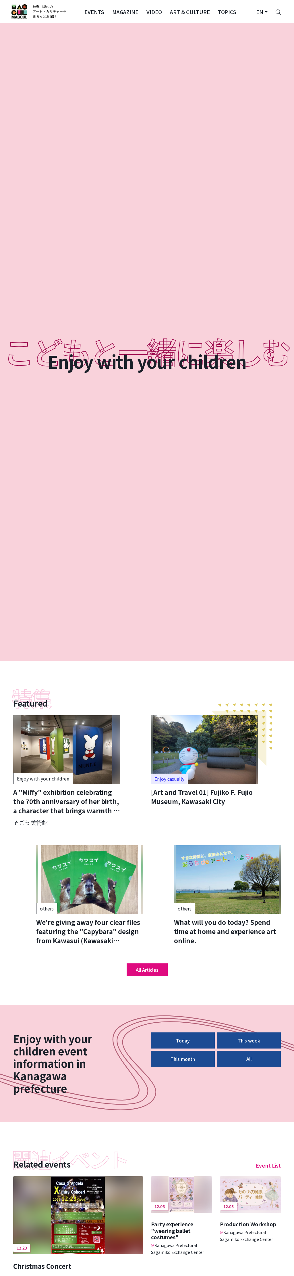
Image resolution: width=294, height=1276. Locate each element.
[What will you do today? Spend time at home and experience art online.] (227, 895)
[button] (94, 11)
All (249, 1058)
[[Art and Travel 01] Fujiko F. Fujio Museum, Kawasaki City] (204, 760)
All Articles (147, 969)
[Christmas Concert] (78, 1223)
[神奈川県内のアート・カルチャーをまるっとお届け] (39, 11)
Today (183, 1040)
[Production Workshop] (250, 1209)
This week (249, 1040)
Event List (268, 1165)
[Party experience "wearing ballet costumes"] (181, 1215)
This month (183, 1058)
